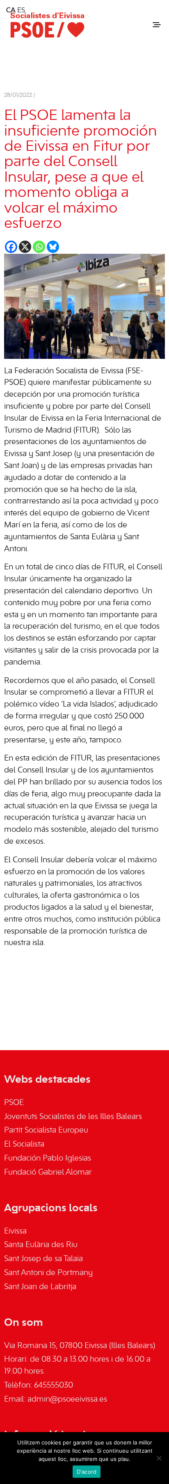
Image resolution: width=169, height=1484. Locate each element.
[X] (25, 247)
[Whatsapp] (39, 247)
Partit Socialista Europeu (46, 1130)
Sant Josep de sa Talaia (43, 1259)
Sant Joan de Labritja (40, 1287)
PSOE (14, 1103)
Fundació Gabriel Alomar (48, 1172)
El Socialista (24, 1144)
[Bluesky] (53, 247)
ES (21, 10)
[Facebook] (11, 247)
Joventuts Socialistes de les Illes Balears (73, 1117)
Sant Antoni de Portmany (48, 1273)
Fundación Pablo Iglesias (47, 1158)
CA (11, 10)
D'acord (87, 1471)
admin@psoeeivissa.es (67, 1399)
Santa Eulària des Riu (41, 1245)
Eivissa (15, 1231)
